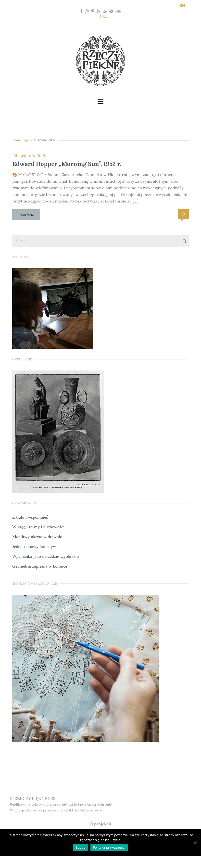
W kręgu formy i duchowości (38, 526)
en (182, 5)
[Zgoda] (194, 842)
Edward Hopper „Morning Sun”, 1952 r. (66, 164)
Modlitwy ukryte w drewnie (37, 536)
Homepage (20, 140)
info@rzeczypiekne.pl (90, 810)
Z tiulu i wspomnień (30, 517)
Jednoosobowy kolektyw (34, 546)
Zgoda (80, 847)
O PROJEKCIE (100, 823)
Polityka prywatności (109, 847)
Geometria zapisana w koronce (39, 566)
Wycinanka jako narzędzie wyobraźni (45, 556)
